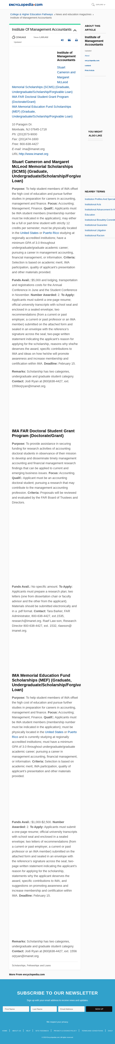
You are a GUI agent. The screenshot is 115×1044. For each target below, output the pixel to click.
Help (28, 1031)
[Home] (25, 4)
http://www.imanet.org (33, 154)
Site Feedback (42, 1031)
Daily (110, 1031)
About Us (16, 1031)
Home (4, 1031)
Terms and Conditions (92, 1031)
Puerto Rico (51, 233)
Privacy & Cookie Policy (65, 1031)
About (92, 60)
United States (29, 233)
